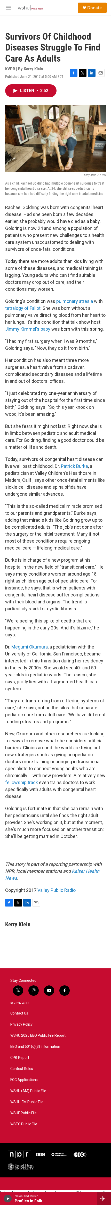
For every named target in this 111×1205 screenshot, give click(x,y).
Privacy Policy (21, 1024)
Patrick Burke (74, 466)
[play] (8, 1198)
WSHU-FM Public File (26, 1102)
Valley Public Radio (56, 890)
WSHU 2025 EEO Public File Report (38, 1035)
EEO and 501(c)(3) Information (35, 1047)
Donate (94, 7)
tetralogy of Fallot (23, 308)
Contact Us (19, 1013)
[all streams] (104, 1198)
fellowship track (21, 782)
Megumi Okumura (29, 647)
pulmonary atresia (74, 301)
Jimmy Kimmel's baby (27, 329)
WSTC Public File (23, 1124)
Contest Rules (21, 1069)
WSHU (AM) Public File (28, 1091)
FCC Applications (24, 1080)
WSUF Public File (23, 1113)
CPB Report (19, 1058)
